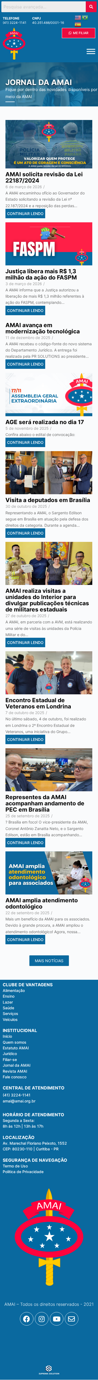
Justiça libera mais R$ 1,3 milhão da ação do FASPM (41, 274)
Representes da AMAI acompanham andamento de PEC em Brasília (44, 803)
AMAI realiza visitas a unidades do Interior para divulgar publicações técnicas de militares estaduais (47, 600)
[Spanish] (78, 24)
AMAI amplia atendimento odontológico (41, 903)
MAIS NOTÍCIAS (49, 960)
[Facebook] (26, 1319)
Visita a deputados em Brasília (47, 500)
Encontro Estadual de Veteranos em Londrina (38, 703)
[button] (19, 1120)
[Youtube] (56, 1319)
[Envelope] (71, 1319)
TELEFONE (11, 18)
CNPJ (36, 18)
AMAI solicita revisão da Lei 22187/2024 (44, 177)
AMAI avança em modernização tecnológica (42, 328)
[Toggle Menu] (91, 51)
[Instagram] (41, 1319)
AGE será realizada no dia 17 (44, 422)
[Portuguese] (85, 17)
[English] (78, 17)
